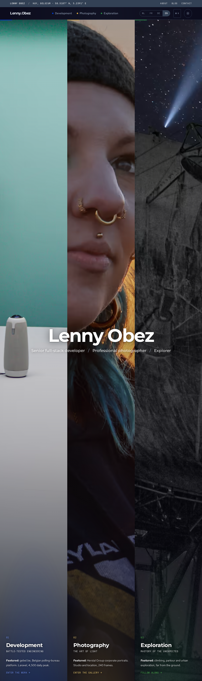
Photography (88, 13)
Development (63, 13)
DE (158, 13)
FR (151, 13)
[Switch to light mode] (188, 13)
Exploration (111, 13)
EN (166, 13)
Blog (175, 3)
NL (143, 13)
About (164, 3)
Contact (186, 3)
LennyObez (20, 13)
